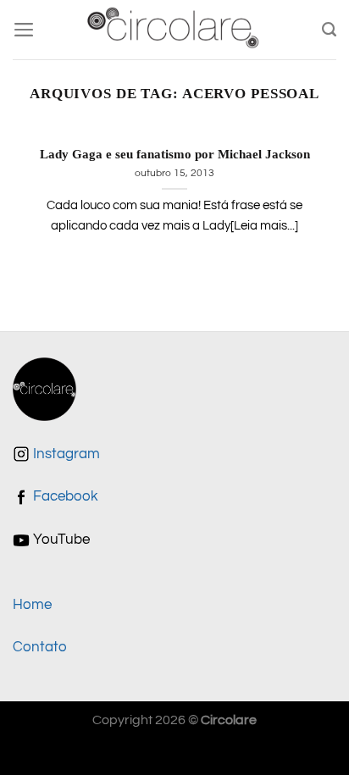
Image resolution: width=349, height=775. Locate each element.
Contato (40, 647)
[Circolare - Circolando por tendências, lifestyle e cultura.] (175, 30)
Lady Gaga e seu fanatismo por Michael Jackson (175, 154)
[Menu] (24, 30)
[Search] (329, 30)
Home (32, 604)
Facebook (64, 496)
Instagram (65, 454)
